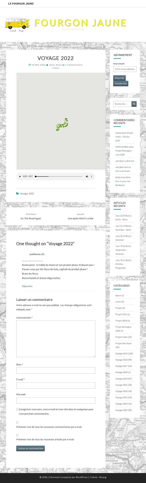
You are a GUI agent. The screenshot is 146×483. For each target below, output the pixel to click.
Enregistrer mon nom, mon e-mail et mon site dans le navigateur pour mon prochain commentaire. (56, 411)
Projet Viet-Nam (123, 343)
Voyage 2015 (121, 353)
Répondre (27, 286)
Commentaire (24, 317)
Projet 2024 (121, 320)
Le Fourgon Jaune (21, 3)
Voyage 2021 (121, 384)
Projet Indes (121, 337)
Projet (118, 307)
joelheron (35, 254)
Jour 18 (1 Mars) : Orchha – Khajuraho (123, 264)
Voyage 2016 (121, 359)
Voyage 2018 (121, 372)
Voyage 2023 (121, 397)
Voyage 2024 (121, 403)
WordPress (82, 477)
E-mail (20, 379)
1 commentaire (74, 65)
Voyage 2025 (121, 410)
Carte (118, 301)
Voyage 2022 (27, 193)
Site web (20, 394)
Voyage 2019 (121, 378)
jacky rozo (55, 65)
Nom (19, 364)
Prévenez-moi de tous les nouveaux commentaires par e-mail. (49, 427)
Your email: (119, 63)
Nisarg (103, 477)
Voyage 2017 (121, 366)
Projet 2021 (121, 314)
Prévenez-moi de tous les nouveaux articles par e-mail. (45, 439)
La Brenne (129, 160)
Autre (118, 295)
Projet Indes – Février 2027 (124, 136)
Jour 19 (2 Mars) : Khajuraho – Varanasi (123, 250)
